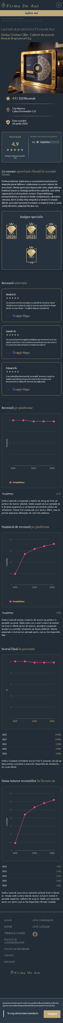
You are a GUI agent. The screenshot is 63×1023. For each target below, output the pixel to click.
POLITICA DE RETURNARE (16, 949)
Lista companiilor (43, 920)
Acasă (3, 18)
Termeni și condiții (14, 933)
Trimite (52, 1014)
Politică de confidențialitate (14, 941)
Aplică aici (31, 13)
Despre (8, 926)
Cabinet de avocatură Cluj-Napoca (15, 18)
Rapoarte (9, 962)
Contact (9, 955)
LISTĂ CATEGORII (41, 926)
